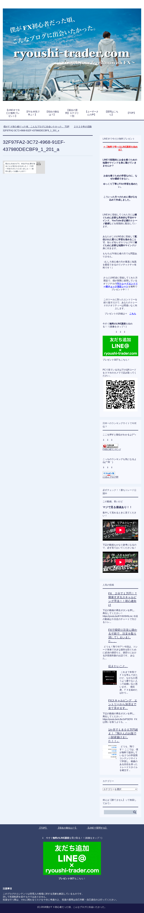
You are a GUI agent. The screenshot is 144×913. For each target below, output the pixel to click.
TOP (38, 126)
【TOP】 (131, 113)
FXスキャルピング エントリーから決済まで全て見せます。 (122, 704)
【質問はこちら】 (111, 113)
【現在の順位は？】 (52, 113)
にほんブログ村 (110, 477)
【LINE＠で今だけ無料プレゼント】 (13, 113)
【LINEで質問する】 (97, 828)
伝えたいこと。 (118, 666)
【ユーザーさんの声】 (91, 113)
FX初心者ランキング (112, 449)
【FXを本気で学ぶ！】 (32, 113)
